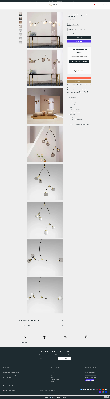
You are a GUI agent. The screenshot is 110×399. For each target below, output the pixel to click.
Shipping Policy (54, 375)
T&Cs (52, 377)
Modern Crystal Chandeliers (90, 372)
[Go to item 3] (20, 22)
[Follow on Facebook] (3, 385)
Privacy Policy (53, 372)
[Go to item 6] (20, 34)
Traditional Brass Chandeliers (90, 375)
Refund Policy (53, 373)
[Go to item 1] (20, 14)
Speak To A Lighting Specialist (79, 61)
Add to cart (79, 37)
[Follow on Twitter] (6, 385)
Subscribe (64, 358)
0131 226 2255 (8, 370)
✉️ (52, 397)
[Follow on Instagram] (9, 385)
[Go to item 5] (20, 30)
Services (68, 7)
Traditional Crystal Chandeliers (90, 377)
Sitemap (52, 381)
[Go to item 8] (20, 42)
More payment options (79, 43)
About (50, 7)
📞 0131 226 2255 (79, 71)
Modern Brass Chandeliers (90, 370)
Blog (56, 7)
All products (37, 7)
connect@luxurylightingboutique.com (12, 372)
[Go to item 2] (20, 18)
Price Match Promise (79, 77)
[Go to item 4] (20, 26)
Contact (61, 7)
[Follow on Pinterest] (12, 385)
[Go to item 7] (20, 38)
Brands (45, 7)
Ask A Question (79, 81)
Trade (74, 7)
